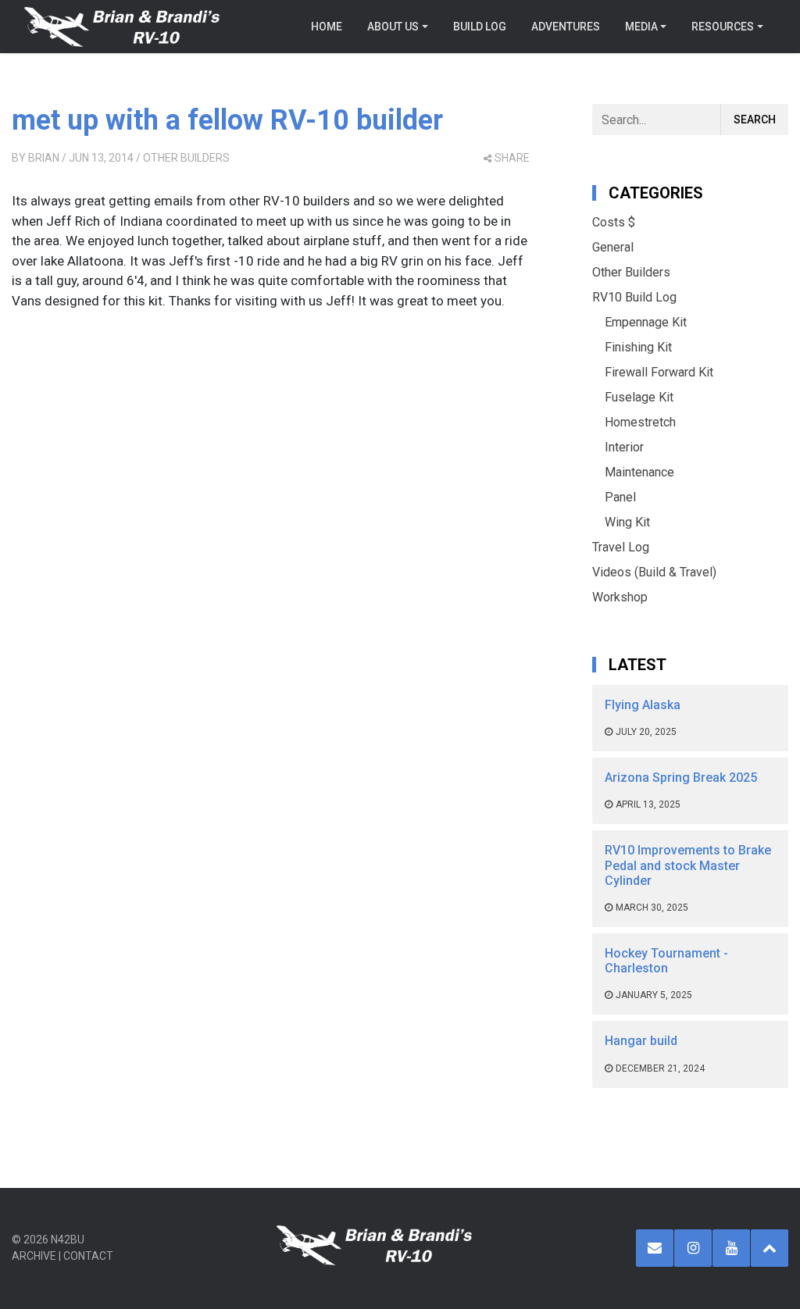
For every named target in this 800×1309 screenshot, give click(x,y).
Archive (34, 1256)
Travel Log (620, 547)
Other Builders (186, 158)
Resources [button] (722, 26)
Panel (620, 497)
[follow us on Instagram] (693, 1248)
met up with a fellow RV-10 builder (227, 120)
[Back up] (769, 1248)
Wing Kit (627, 522)
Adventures (565, 26)
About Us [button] (393, 26)
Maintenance (639, 472)
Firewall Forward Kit (659, 372)
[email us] (654, 1248)
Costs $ (613, 222)
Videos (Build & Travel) (654, 572)
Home (326, 26)
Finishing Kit (638, 347)
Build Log (479, 26)
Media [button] (641, 26)
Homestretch (640, 422)
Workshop (620, 597)
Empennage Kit (646, 322)
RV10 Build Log (634, 297)
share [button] (512, 158)
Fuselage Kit (639, 397)
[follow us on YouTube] (731, 1248)
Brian (43, 158)
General (613, 247)
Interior (624, 447)
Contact (88, 1256)
